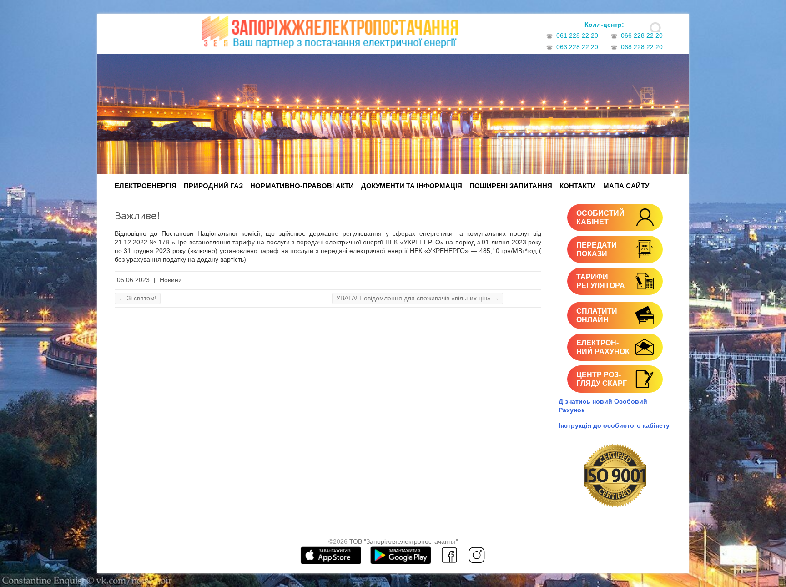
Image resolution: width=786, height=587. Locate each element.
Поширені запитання (510, 186)
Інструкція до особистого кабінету (614, 425)
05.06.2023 (133, 280)
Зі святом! (137, 298)
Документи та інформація (411, 186)
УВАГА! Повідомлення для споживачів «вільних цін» (417, 298)
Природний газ (213, 186)
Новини (171, 280)
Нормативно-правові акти (302, 186)
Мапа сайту (626, 186)
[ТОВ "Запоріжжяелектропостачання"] (330, 35)
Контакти (577, 186)
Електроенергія (145, 186)
